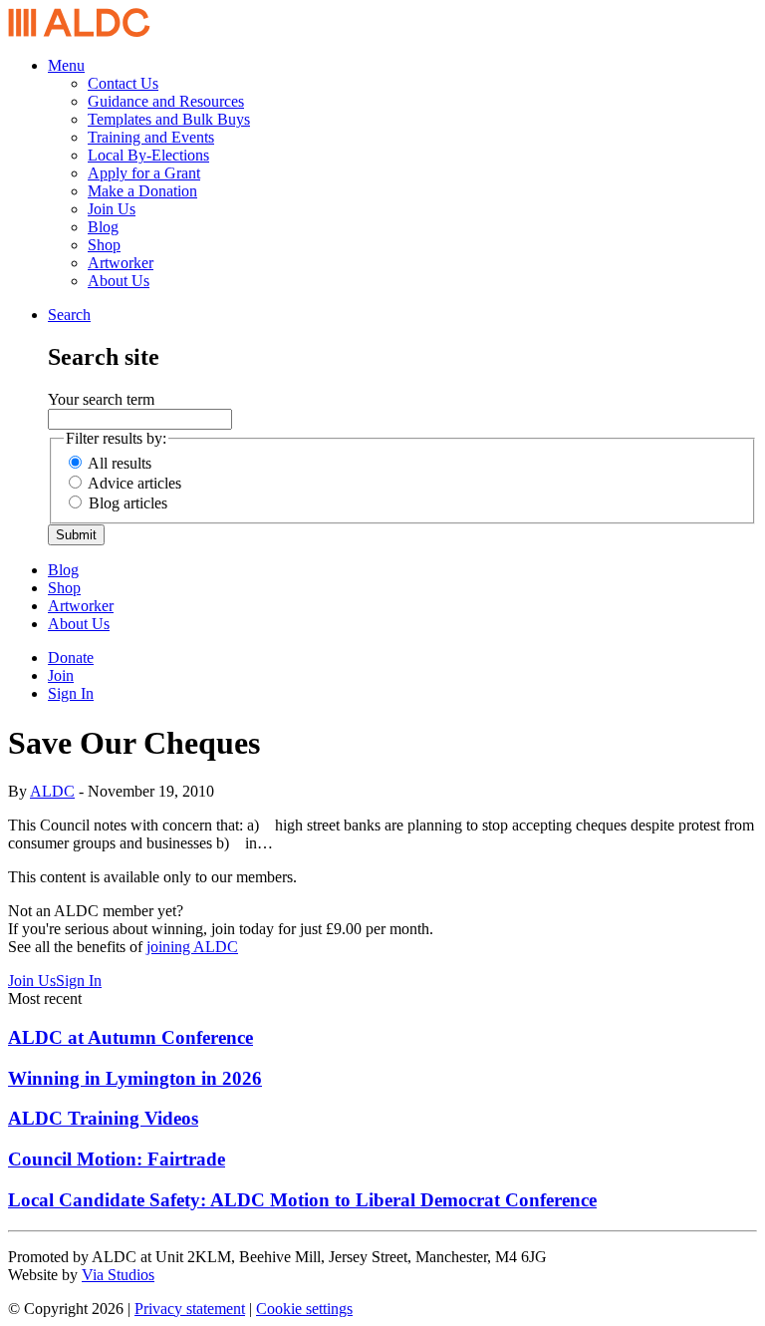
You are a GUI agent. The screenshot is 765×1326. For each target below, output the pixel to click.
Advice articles (134, 483)
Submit (76, 534)
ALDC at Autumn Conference (130, 1037)
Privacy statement (189, 1308)
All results (119, 463)
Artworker (120, 262)
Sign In (71, 693)
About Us (118, 280)
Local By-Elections (148, 155)
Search (69, 314)
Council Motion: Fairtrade (116, 1159)
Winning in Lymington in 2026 (135, 1078)
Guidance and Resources (166, 101)
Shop (104, 244)
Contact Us (123, 83)
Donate (71, 657)
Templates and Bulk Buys (169, 119)
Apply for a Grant (144, 173)
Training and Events (151, 137)
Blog (103, 226)
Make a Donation (142, 190)
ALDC (52, 791)
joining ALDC (192, 946)
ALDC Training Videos (103, 1118)
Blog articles (128, 503)
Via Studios (118, 1274)
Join (61, 675)
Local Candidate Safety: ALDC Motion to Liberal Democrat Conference (302, 1199)
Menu (66, 65)
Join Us (111, 208)
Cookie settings (304, 1308)
